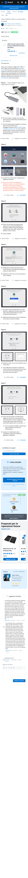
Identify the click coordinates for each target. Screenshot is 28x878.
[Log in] (25, 2)
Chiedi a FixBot (10, 195)
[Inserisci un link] (11, 668)
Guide (8, 11)
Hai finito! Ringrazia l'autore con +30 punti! (15, 480)
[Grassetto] (4, 668)
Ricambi (3, 11)
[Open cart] (22, 2)
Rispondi (18, 620)
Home (2, 15)
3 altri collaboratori (16, 23)
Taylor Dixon (7, 23)
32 (12, 28)
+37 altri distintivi (15, 585)
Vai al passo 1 (5, 60)
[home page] (9, 2)
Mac (7, 15)
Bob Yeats (7, 620)
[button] (18, 2)
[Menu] (2, 2)
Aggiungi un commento (14, 447)
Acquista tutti (5, 529)
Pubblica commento (19, 680)
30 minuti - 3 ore (6, 32)
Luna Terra (7, 659)
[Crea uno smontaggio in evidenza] (16, 584)
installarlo (19, 127)
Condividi (23, 620)
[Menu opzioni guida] (26, 11)
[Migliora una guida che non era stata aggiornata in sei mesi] (19, 584)
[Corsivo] (6, 668)
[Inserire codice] (9, 668)
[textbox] (14, 674)
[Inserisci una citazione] (14, 668)
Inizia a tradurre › (14, 518)
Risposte (14, 11)
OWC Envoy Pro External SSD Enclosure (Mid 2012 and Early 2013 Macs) (15, 45)
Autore (5, 571)
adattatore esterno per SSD (10, 129)
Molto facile (15, 32)
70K (3, 28)
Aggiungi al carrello (10, 559)
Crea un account (14, 8)
